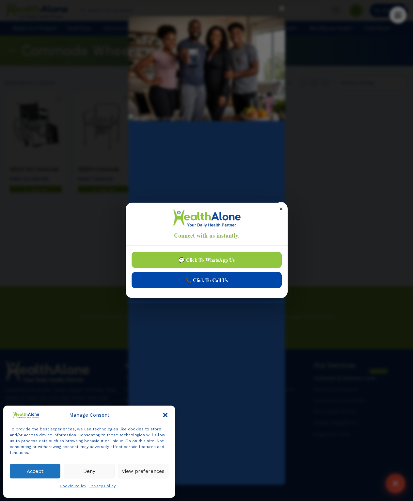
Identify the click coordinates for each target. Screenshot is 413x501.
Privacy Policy (102, 486)
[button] (165, 415)
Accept (35, 471)
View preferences (143, 471)
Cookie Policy (73, 486)
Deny (89, 471)
